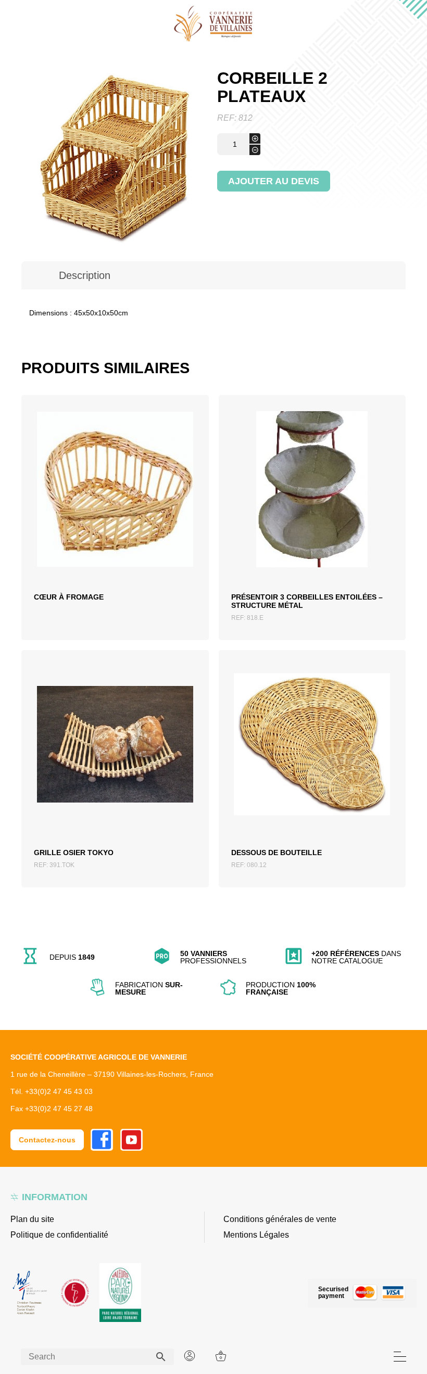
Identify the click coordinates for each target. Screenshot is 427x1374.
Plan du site (32, 1219)
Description (84, 275)
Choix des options (115, 509)
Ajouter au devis (273, 181)
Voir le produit (115, 534)
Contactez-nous (47, 1140)
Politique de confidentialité (59, 1234)
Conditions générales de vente (279, 1219)
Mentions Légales (256, 1234)
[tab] (84, 275)
